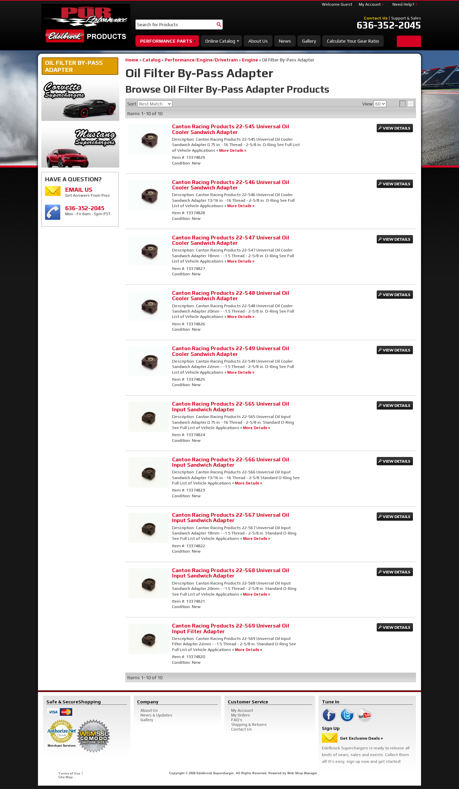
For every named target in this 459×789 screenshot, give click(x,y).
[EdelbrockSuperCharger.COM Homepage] (85, 24)
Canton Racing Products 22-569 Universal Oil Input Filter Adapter (230, 628)
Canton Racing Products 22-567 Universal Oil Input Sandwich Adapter (230, 517)
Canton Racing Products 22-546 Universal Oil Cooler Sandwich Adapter (230, 185)
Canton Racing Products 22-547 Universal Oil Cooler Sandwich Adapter (230, 240)
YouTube (365, 715)
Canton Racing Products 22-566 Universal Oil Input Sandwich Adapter (230, 462)
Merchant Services (62, 745)
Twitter (347, 715)
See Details (395, 128)
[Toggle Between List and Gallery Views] (406, 103)
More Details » (232, 150)
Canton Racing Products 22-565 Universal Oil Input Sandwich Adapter (230, 406)
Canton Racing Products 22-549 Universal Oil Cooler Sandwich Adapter (230, 351)
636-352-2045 (389, 25)
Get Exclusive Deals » (361, 738)
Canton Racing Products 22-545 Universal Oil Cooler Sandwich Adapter (230, 129)
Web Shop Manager (302, 773)
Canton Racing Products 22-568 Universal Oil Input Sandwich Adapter (230, 573)
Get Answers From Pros (87, 192)
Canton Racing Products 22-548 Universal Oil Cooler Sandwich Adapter (230, 295)
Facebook (329, 715)
